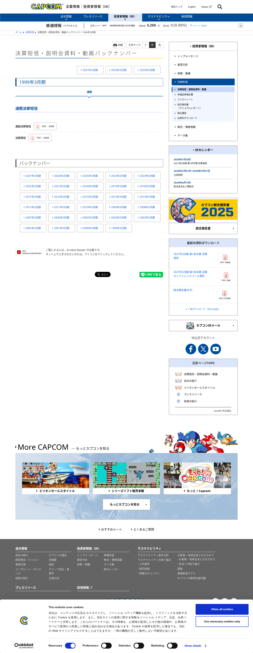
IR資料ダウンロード (187, 118)
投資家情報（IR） (204, 46)
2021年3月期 (61, 186)
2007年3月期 (33, 217)
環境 (180, 568)
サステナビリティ (149, 548)
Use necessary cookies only (222, 621)
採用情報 (83, 588)
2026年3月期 (118, 70)
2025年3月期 (147, 70)
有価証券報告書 (185, 94)
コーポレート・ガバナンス (28, 571)
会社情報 (21, 548)
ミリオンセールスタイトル (199, 387)
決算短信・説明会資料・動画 (191, 89)
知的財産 (144, 568)
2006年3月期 (61, 217)
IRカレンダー (204, 150)
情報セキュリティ (149, 573)
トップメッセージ (187, 56)
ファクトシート (185, 99)
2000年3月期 (90, 228)
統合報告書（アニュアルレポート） (189, 106)
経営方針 (182, 64)
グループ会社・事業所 (59, 571)
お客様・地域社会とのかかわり (195, 555)
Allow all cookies (222, 609)
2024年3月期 (118, 176)
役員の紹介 (190, 401)
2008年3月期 (147, 207)
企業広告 (54, 578)
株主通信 (181, 113)
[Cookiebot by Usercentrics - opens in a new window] (24, 646)
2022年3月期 (33, 186)
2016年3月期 (61, 196)
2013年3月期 (147, 196)
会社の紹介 (190, 380)
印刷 (120, 45)
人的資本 (144, 564)
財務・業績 (183, 73)
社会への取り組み (189, 564)
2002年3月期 (33, 228)
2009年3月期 (118, 207)
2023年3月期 (147, 176)
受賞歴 (52, 559)
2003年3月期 (147, 217)
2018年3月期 (147, 186)
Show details (192, 645)
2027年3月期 (90, 70)
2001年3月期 (61, 228)
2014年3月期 (118, 196)
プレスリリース (193, 394)
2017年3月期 (33, 196)
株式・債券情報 (186, 127)
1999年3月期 (118, 228)
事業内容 (20, 564)
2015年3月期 (90, 196)
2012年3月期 (33, 207)
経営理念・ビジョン (27, 559)
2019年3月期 (118, 186)
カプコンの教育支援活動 (191, 578)
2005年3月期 (90, 217)
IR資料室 (29, 32)
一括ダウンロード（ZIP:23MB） (204, 309)
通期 (89, 92)
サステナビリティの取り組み (154, 559)
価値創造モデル (186, 573)
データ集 (182, 135)
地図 (51, 564)
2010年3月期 (90, 207)
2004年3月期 (118, 217)
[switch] (106, 646)
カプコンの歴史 (58, 555)
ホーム (18, 32)
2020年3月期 (90, 186)
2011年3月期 (61, 207)
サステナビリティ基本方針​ (153, 555)
